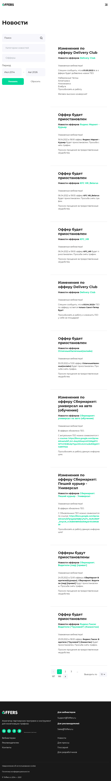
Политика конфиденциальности (16, 772)
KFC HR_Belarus (89, 183)
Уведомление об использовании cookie (19, 766)
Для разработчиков (67, 752)
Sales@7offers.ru (65, 729)
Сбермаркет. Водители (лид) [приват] (76, 564)
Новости (62, 738)
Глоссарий (63, 747)
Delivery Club (87, 58)
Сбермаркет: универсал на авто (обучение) (76, 417)
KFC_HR (84, 239)
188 (59, 676)
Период (6, 65)
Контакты (6, 747)
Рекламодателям (10, 743)
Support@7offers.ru (67, 718)
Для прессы (63, 743)
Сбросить (35, 81)
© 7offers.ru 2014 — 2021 (11, 777)
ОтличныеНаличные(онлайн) (75, 351)
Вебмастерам (9, 738)
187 (53, 676)
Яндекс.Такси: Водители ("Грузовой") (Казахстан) (78, 625)
